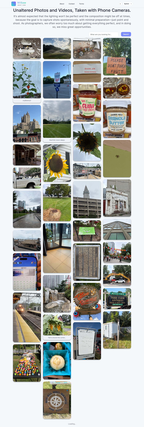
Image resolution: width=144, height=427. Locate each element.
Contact (72, 4)
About (62, 4)
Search (126, 34)
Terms (81, 4)
